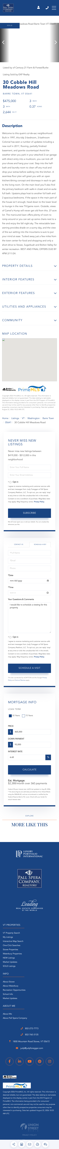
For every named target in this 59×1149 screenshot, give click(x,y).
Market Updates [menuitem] (10, 962)
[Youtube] (30, 1061)
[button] (4, 42)
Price (10, 726)
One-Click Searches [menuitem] (11, 946)
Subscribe (29, 513)
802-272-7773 (47, 7)
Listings (15, 418)
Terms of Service (20, 680)
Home (5, 418)
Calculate (30, 770)
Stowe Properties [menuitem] (10, 950)
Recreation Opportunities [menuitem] (14, 990)
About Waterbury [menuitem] (10, 986)
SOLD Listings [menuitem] (9, 966)
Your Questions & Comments (21, 600)
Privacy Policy (39, 502)
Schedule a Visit (40, 544)
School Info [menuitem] (8, 994)
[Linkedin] (19, 1061)
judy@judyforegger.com (31, 1048)
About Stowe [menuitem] (8, 982)
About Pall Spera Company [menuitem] (15, 1018)
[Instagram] (50, 1061)
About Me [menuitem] (7, 1014)
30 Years (16, 716)
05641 (8, 422)
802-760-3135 (31, 1035)
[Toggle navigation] (54, 8)
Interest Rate (15, 752)
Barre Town (48, 418)
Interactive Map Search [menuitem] (13, 941)
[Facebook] (9, 1061)
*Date (10, 575)
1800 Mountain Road (31, 1042)
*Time (10, 588)
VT (23, 418)
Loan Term (14, 709)
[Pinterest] (40, 1061)
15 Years (29, 716)
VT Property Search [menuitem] (11, 933)
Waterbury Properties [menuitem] (12, 954)
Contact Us (18, 544)
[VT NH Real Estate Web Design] (29, 1127)
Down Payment (16, 739)
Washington (33, 418)
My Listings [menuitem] (8, 937)
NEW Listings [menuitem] (9, 958)
